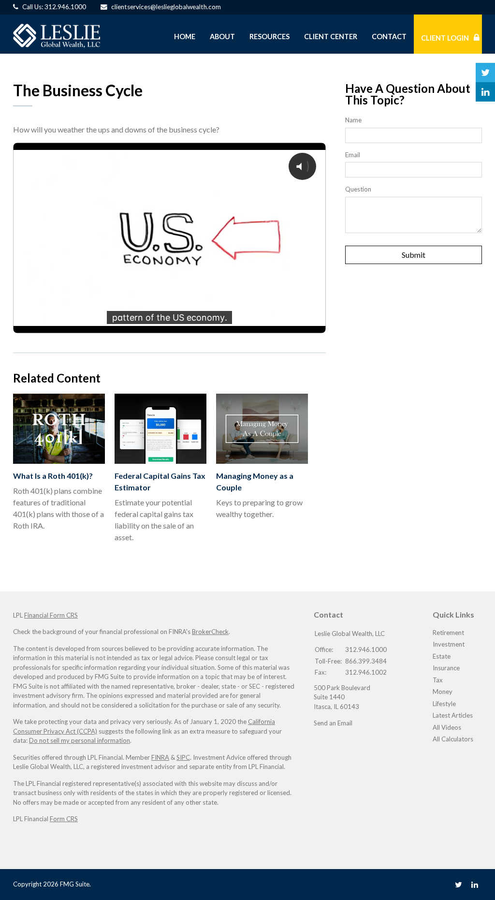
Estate (442, 656)
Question (358, 189)
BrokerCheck (210, 631)
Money (442, 691)
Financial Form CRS (51, 615)
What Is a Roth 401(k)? (53, 475)
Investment (449, 644)
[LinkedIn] (474, 884)
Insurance (446, 668)
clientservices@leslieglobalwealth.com (166, 7)
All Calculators (453, 739)
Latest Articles (453, 715)
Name (353, 120)
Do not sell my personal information (79, 740)
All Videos (447, 727)
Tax (438, 680)
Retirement (448, 632)
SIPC (183, 757)
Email (352, 155)
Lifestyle (444, 704)
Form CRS (64, 819)
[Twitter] (458, 884)
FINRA (160, 757)
